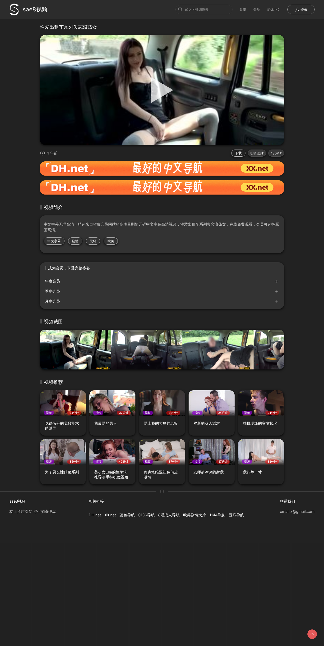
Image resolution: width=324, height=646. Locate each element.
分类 (256, 10)
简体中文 (273, 10)
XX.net (110, 515)
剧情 (75, 241)
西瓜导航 (236, 515)
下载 (238, 153)
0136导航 (146, 515)
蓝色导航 (127, 515)
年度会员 (52, 281)
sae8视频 (35, 9)
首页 (243, 10)
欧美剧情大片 (194, 515)
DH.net (95, 515)
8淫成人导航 (169, 515)
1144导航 (217, 515)
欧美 (110, 241)
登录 (303, 9)
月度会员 (52, 301)
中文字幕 (54, 241)
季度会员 (52, 291)
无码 (93, 241)
